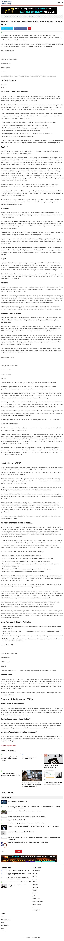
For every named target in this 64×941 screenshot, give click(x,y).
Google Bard (36, 893)
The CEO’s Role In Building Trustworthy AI (18, 870)
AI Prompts (35, 884)
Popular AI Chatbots (37, 904)
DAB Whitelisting (5, 925)
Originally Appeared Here (8, 745)
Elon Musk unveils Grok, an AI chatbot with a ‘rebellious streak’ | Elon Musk (27, 816)
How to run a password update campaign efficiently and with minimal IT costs (28, 842)
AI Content (9, 16)
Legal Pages (4, 931)
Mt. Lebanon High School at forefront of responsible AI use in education (18, 878)
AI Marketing (36, 879)
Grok (34, 896)
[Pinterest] (29, 28)
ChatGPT (35, 890)
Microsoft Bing (36, 898)
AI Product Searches (6, 919)
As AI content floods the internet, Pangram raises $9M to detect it (10, 775)
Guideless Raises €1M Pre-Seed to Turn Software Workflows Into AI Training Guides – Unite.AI (32, 784)
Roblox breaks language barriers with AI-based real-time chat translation (27, 823)
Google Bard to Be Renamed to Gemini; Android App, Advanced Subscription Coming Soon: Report (33, 826)
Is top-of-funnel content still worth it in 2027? (19, 882)
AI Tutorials (35, 887)
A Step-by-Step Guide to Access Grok (17, 801)
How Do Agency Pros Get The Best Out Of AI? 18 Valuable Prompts (9, 758)
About (2, 917)
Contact (3, 922)
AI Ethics (35, 876)
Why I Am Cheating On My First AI (16, 819)
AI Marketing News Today (33, 937)
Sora (34, 907)
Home (3, 16)
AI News (35, 882)
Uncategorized (36, 909)
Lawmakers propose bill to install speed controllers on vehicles (24, 811)
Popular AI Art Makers (38, 901)
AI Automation (36, 870)
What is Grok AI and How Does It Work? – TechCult (21, 832)
